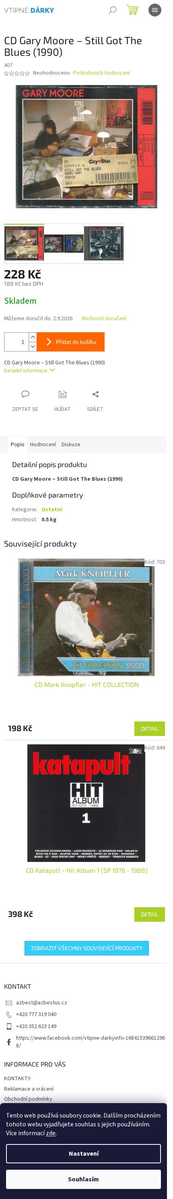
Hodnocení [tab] (43, 445)
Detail (150, 728)
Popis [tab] (18, 445)
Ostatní (51, 510)
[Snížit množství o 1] (33, 346)
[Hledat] (113, 10)
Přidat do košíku (76, 341)
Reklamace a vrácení (29, 1089)
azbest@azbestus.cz (41, 1003)
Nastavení (84, 1153)
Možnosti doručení (104, 319)
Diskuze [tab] (71, 445)
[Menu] (155, 10)
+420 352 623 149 (36, 1026)
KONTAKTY (17, 1079)
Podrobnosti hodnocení (101, 73)
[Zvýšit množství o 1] (33, 337)
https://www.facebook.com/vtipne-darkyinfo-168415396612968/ (90, 1042)
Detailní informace (25, 371)
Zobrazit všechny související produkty (86, 948)
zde (51, 1133)
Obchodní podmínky (28, 1099)
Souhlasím (83, 1179)
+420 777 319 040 (36, 1014)
